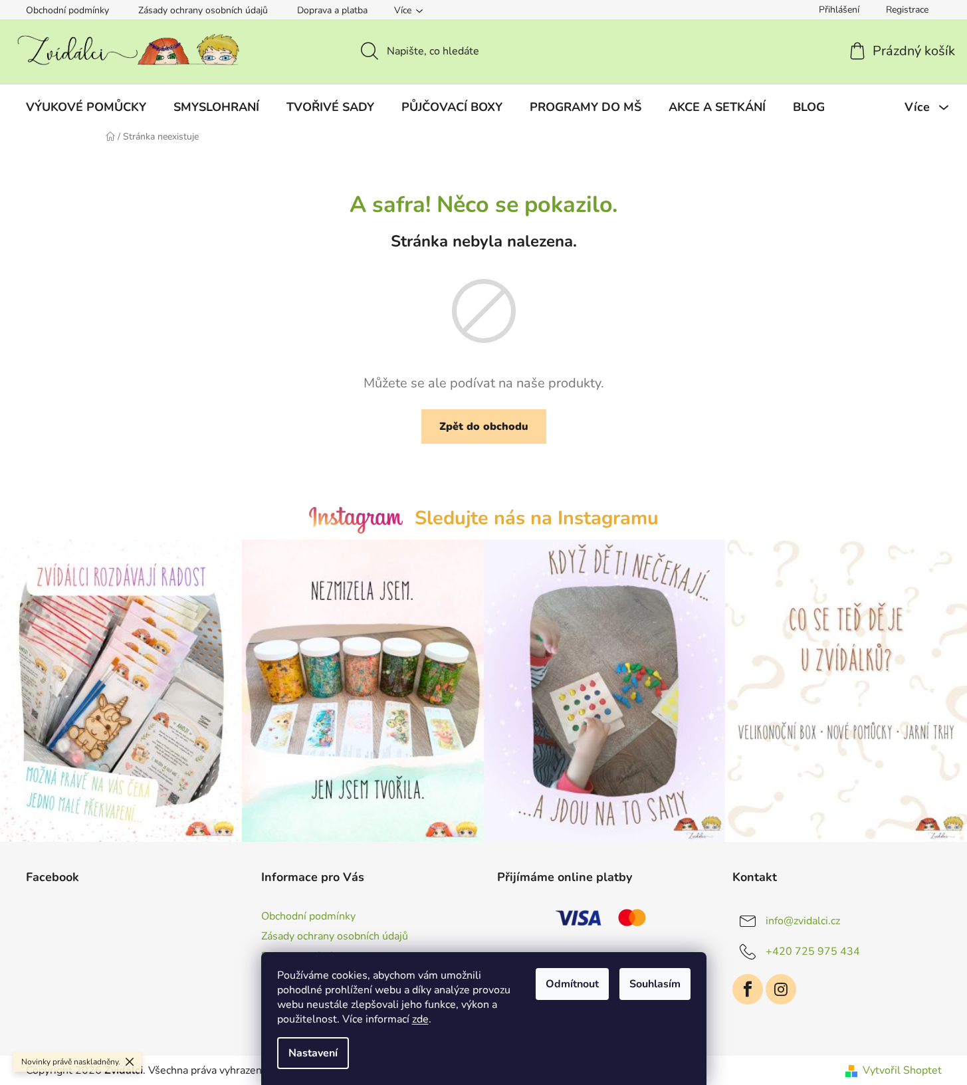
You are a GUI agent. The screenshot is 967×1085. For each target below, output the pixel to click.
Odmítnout (572, 984)
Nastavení (313, 1053)
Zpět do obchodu (483, 426)
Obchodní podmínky (67, 10)
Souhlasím (655, 984)
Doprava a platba (332, 10)
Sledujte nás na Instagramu (537, 518)
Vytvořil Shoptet (902, 1070)
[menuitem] (86, 107)
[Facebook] (747, 989)
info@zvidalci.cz (803, 921)
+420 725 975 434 (813, 951)
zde (420, 1019)
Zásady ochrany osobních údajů (203, 10)
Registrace (907, 9)
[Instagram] (781, 989)
